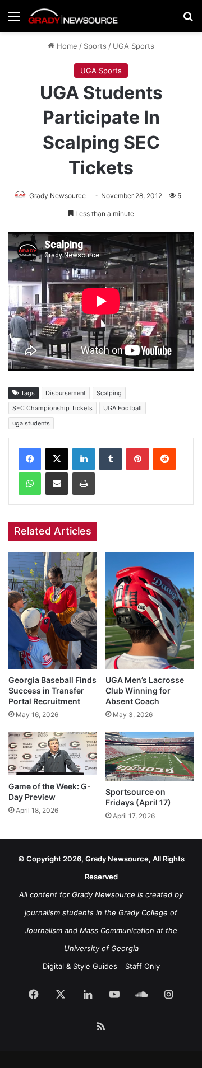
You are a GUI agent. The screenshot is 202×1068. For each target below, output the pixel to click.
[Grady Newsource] (73, 16)
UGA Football (122, 408)
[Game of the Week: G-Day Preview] (52, 753)
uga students (31, 423)
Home (65, 45)
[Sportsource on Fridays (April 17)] (149, 756)
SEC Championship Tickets (52, 408)
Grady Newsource (57, 195)
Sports (95, 45)
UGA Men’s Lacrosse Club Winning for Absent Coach (144, 690)
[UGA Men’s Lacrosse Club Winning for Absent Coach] (149, 610)
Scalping (109, 393)
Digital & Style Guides (80, 966)
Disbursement (65, 393)
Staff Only (142, 966)
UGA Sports (133, 45)
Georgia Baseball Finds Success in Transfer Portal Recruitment (52, 690)
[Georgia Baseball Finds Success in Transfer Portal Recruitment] (52, 610)
